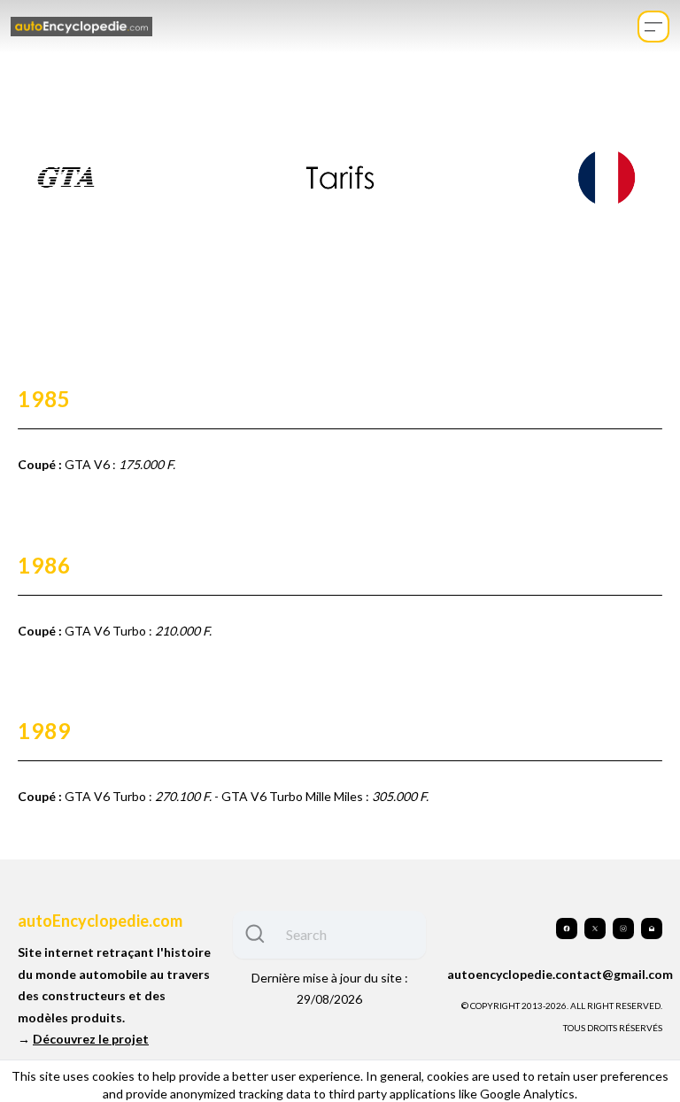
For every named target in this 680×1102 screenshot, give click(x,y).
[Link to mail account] (651, 928)
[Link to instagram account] (623, 928)
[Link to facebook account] (566, 928)
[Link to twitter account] (595, 928)
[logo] (81, 27)
